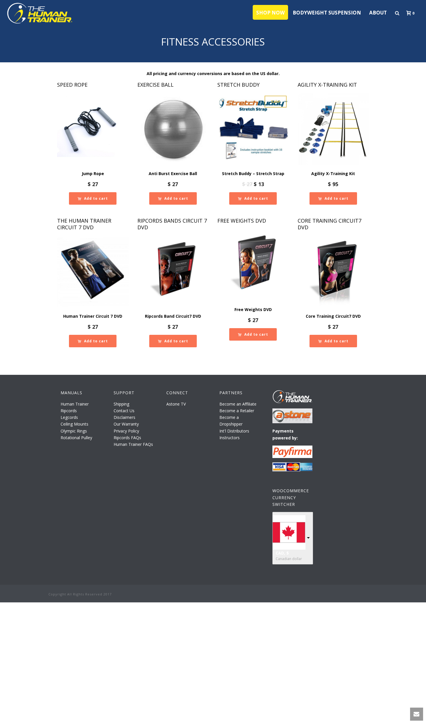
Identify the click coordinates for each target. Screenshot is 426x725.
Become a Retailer (236, 410)
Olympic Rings (74, 431)
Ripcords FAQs (127, 437)
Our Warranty (126, 424)
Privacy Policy (126, 431)
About (378, 12)
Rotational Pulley (76, 437)
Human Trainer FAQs (133, 444)
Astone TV (176, 404)
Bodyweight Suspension (327, 12)
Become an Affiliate (237, 404)
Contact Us (124, 410)
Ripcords (69, 410)
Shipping (121, 404)
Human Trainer (75, 404)
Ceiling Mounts (74, 424)
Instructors (229, 437)
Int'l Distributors (234, 431)
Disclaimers (124, 417)
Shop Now (270, 12)
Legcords (69, 417)
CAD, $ (282, 553)
